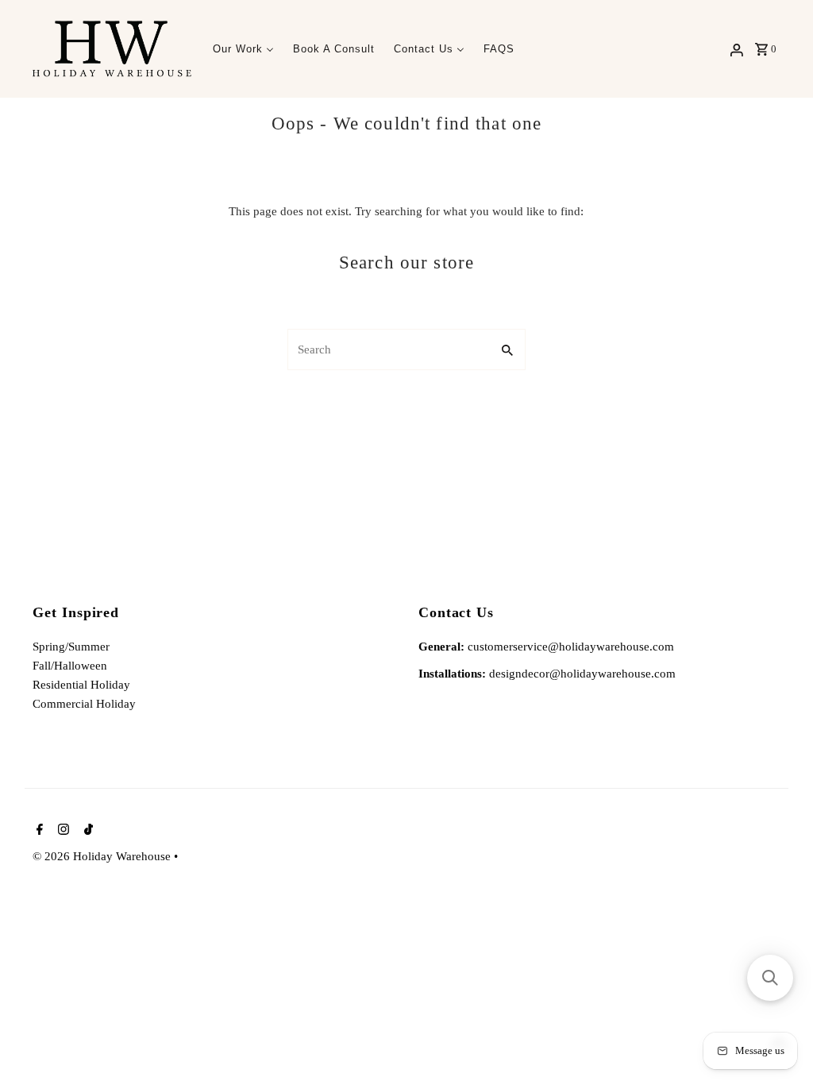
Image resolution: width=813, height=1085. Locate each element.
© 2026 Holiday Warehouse (103, 856)
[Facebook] (38, 831)
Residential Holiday (81, 684)
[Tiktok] (86, 831)
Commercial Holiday (84, 703)
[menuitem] (243, 49)
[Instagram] (61, 831)
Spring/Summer (71, 646)
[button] (770, 978)
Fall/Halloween (70, 665)
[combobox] (387, 349)
